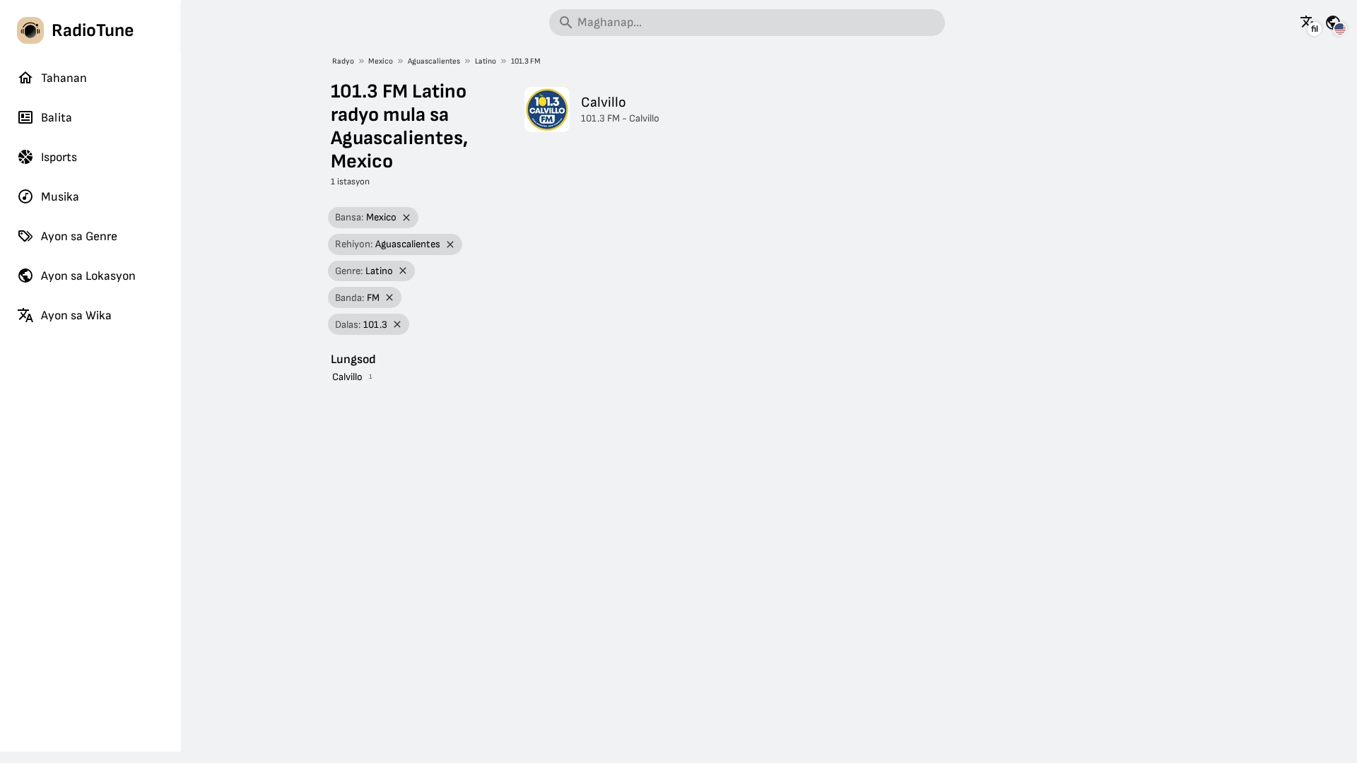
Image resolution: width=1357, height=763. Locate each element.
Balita (56, 117)
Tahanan (64, 78)
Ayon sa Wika (76, 315)
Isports (59, 157)
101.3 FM (526, 61)
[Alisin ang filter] (407, 218)
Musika (60, 196)
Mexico (380, 61)
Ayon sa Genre (79, 236)
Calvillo (347, 377)
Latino (485, 61)
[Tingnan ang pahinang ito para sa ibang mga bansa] (1333, 23)
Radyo (343, 61)
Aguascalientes (434, 61)
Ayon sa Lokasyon (88, 275)
